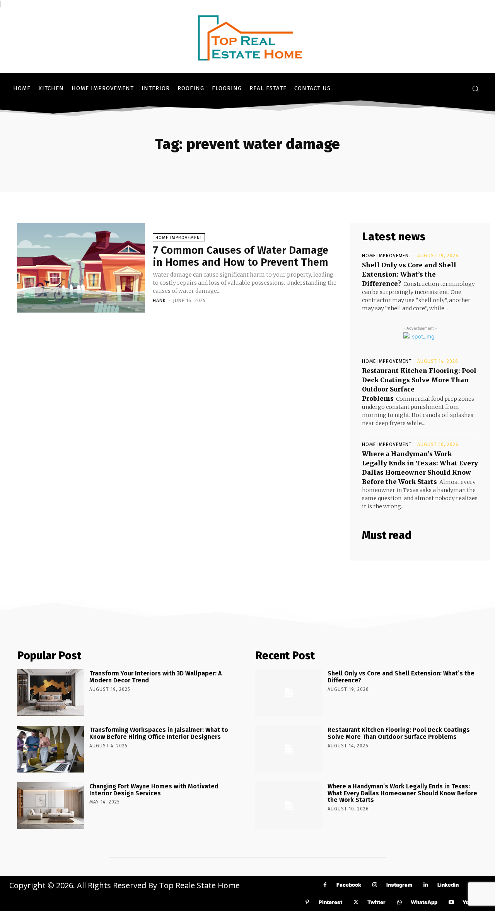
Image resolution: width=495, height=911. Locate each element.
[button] (475, 88)
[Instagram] (375, 885)
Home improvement (178, 237)
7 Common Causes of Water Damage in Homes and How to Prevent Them (240, 256)
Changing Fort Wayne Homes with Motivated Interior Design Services (153, 790)
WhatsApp (424, 902)
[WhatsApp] (399, 902)
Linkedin (448, 885)
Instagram (399, 885)
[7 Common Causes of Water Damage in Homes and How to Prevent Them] (81, 268)
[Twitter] (356, 902)
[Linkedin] (426, 885)
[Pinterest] (307, 902)
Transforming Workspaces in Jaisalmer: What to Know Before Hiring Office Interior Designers (158, 733)
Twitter (376, 902)
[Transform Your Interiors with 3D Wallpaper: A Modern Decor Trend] (50, 692)
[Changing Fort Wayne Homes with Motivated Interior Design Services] (50, 805)
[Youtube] (451, 902)
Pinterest (330, 902)
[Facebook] (325, 885)
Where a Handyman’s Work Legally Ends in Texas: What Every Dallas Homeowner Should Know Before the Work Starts (402, 793)
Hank (159, 300)
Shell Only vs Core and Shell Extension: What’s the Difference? (409, 274)
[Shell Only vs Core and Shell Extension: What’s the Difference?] (288, 692)
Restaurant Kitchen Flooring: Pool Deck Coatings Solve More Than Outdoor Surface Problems (399, 733)
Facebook (348, 885)
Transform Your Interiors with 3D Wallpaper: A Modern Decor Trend (155, 677)
